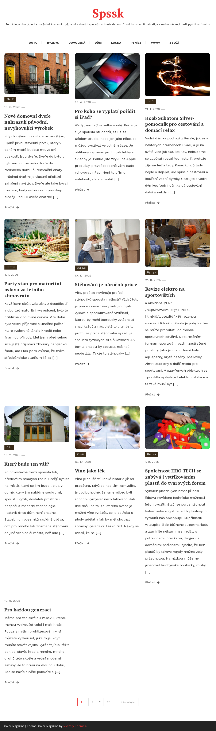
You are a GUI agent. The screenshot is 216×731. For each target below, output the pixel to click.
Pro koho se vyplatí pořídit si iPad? (105, 114)
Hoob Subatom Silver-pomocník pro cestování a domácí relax (174, 124)
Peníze (136, 42)
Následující (127, 702)
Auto (33, 42)
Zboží (174, 42)
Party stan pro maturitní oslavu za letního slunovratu (32, 290)
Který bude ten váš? (26, 464)
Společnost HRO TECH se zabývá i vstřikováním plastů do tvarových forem (175, 477)
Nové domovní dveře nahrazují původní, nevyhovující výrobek (28, 122)
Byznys (53, 42)
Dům (98, 42)
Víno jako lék (90, 471)
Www (155, 42)
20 (109, 702)
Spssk (108, 13)
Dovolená (77, 42)
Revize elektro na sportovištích (165, 292)
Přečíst (9, 207)
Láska (116, 42)
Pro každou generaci (27, 610)
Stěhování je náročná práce (106, 284)
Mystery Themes (74, 726)
